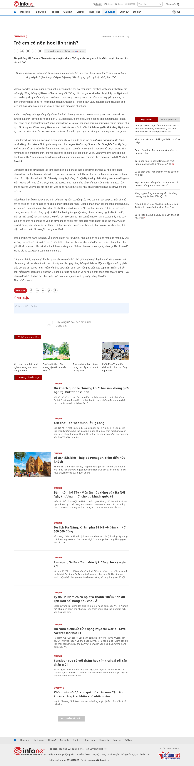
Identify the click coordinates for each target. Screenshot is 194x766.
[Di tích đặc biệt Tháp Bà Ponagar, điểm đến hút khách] (32, 464)
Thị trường (40, 11)
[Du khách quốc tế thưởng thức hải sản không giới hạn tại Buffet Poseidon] (32, 395)
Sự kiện (137, 11)
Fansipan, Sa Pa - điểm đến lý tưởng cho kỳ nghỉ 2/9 (90, 564)
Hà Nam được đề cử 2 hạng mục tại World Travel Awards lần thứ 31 (90, 631)
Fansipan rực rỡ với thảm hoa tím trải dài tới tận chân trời (90, 662)
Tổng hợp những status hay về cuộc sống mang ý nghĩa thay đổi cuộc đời (156, 195)
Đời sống (25, 11)
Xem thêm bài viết (71, 718)
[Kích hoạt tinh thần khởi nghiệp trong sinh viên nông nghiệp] (27, 351)
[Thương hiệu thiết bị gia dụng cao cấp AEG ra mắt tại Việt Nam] (86, 351)
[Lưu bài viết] (40, 51)
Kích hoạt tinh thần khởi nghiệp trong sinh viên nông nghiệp (26, 367)
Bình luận (20, 290)
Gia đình (67, 11)
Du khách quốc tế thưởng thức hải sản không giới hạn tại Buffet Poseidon (91, 390)
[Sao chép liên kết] (34, 51)
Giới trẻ (80, 11)
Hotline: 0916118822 (126, 4)
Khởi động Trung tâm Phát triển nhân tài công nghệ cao (114, 367)
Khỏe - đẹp (94, 11)
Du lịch (58, 383)
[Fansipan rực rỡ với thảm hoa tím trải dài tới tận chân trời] (32, 667)
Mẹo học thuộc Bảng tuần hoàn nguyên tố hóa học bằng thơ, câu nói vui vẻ (156, 184)
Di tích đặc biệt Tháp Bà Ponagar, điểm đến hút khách (89, 460)
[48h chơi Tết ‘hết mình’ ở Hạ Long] (32, 429)
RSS (178, 11)
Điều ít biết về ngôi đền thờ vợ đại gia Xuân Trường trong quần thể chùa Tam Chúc (157, 206)
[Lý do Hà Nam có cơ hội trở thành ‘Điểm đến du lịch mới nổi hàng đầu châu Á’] (32, 604)
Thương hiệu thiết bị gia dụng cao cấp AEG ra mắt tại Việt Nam (86, 367)
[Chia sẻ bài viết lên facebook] (16, 51)
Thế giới (54, 11)
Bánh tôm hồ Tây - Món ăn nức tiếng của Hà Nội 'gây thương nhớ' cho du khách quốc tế (89, 494)
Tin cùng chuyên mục (28, 377)
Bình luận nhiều (169, 119)
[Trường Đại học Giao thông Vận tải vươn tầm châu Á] (56, 351)
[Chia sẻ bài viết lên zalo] (22, 51)
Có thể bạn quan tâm (28, 337)
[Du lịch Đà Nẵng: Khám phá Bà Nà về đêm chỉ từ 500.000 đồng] (32, 534)
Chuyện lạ (110, 11)
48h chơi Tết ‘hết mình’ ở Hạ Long (79, 423)
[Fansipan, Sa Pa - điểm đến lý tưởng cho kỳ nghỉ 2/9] (32, 569)
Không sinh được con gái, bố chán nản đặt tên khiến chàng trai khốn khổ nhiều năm (88, 694)
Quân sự (124, 11)
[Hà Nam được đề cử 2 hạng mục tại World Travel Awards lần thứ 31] (32, 635)
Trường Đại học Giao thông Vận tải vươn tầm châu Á (55, 367)
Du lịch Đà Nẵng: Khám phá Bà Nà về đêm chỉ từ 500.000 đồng (90, 529)
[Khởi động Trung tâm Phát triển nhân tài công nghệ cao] (115, 351)
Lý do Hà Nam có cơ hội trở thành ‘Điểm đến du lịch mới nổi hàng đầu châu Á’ (89, 599)
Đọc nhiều (146, 119)
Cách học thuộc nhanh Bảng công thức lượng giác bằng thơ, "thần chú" (154, 162)
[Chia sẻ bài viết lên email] (28, 51)
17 (172, 163)
